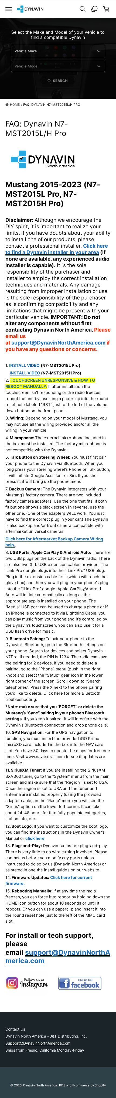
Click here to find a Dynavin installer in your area (56, 249)
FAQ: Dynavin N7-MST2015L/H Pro (51, 105)
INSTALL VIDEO (25, 373)
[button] (9, 9)
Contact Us (15, 1029)
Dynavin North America (40, 1085)
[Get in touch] (94, 9)
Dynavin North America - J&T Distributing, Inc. (46, 1036)
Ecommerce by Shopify (89, 1085)
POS (62, 1085)
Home (15, 105)
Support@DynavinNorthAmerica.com (37, 1043)
